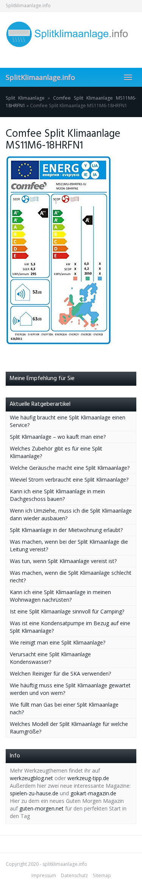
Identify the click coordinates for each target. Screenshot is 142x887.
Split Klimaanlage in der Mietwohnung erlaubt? (66, 529)
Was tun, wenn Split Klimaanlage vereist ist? (63, 561)
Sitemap (102, 875)
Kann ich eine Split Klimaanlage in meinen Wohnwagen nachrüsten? (60, 595)
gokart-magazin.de (93, 793)
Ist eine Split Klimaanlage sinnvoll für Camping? (67, 611)
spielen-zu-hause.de (34, 793)
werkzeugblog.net (31, 778)
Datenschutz (74, 875)
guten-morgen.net (41, 808)
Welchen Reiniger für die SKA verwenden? (60, 673)
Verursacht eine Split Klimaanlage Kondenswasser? (50, 658)
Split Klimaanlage (25, 98)
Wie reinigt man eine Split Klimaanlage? (57, 642)
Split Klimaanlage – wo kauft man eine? (58, 436)
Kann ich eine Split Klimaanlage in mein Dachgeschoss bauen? (57, 495)
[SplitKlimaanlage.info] (71, 34)
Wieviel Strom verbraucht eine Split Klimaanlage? (69, 479)
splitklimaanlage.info (64, 864)
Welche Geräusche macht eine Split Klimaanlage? (70, 467)
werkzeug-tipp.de (88, 778)
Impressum (43, 875)
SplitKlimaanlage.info (40, 77)
